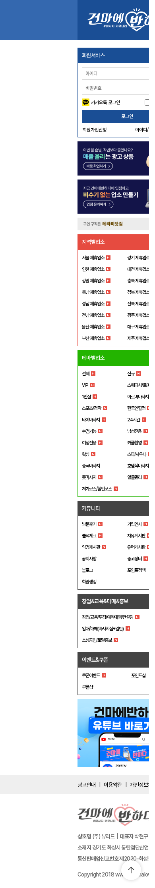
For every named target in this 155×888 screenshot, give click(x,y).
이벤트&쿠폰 (95, 659)
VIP (85, 385)
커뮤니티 (91, 508)
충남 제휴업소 (93, 292)
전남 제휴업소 (93, 315)
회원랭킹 (89, 582)
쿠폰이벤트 (91, 675)
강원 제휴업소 (93, 281)
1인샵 (86, 397)
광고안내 (87, 785)
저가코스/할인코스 (97, 489)
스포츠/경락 (91, 408)
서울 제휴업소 (93, 258)
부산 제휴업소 (93, 338)
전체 (85, 373)
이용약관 (113, 785)
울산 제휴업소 (93, 327)
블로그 (87, 570)
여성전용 (89, 443)
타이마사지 (91, 420)
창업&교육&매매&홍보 (105, 601)
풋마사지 (89, 477)
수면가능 (89, 431)
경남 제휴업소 (93, 304)
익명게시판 (91, 547)
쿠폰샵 (87, 687)
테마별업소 (93, 358)
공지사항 (89, 559)
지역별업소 (93, 242)
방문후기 (89, 524)
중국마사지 (91, 466)
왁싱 (85, 454)
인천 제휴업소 (93, 269)
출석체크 (89, 536)
